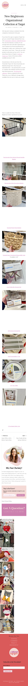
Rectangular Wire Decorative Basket (14, 183)
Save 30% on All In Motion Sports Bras (6, 438)
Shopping (14, 13)
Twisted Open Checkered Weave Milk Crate (14, 255)
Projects (14, 643)
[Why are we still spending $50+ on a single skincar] (7, 569)
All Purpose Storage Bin (14, 330)
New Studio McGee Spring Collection (21, 438)
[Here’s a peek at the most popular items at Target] (7, 626)
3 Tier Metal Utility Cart (14, 426)
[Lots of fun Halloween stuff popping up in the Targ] (7, 583)
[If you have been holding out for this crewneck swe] (7, 597)
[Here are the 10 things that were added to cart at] (7, 555)
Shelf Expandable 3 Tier (14, 356)
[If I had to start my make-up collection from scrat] (7, 526)
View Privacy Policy (7, 501)
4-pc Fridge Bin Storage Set (14, 287)
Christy (9, 27)
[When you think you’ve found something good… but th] (7, 540)
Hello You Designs (14, 682)
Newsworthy (14, 645)
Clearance (14, 640)
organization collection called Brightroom (15, 40)
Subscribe (20, 495)
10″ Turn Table (14, 385)
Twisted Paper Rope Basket (14, 227)
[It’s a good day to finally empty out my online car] (7, 611)
